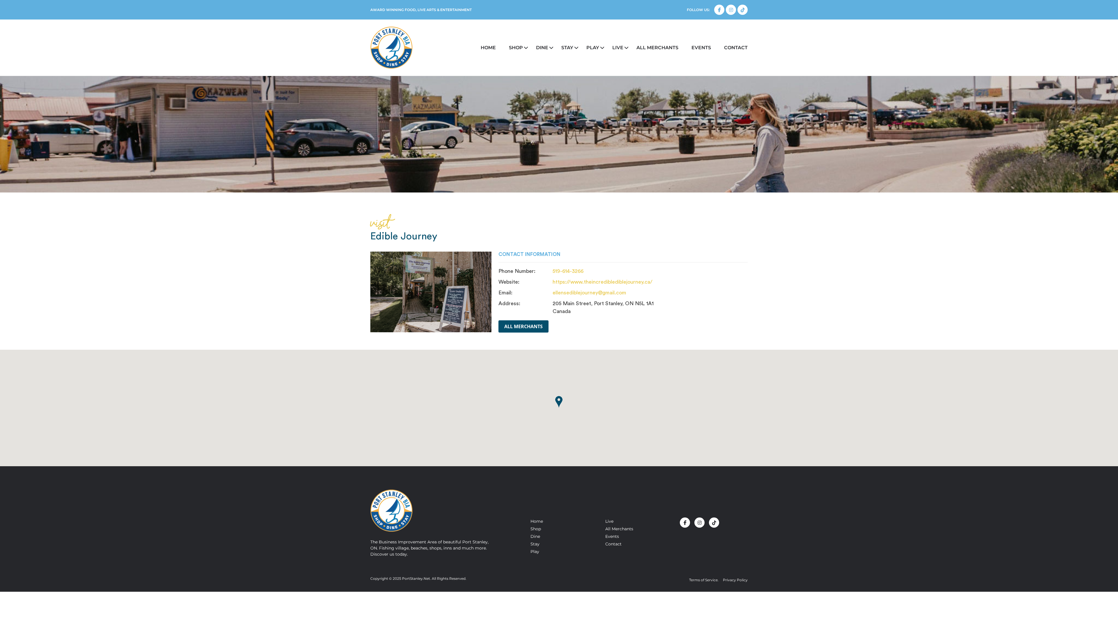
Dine (542, 47)
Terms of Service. (704, 580)
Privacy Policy (735, 580)
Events (701, 47)
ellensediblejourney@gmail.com (589, 292)
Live (617, 47)
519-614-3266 (568, 271)
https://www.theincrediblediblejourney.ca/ (602, 282)
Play (592, 47)
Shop (516, 47)
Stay (567, 47)
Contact (736, 47)
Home (488, 47)
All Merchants (523, 326)
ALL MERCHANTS (657, 47)
